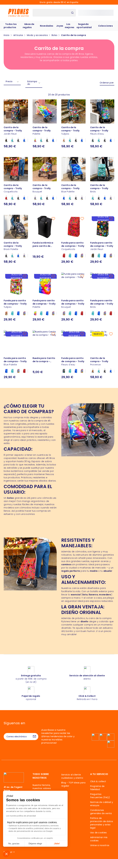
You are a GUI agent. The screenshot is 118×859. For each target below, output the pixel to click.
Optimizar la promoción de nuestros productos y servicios (34, 826)
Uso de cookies (98, 832)
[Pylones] (18, 12)
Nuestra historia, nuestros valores (42, 787)
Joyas (59, 25)
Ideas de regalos (28, 26)
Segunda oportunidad (84, 26)
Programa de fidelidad (97, 788)
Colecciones (105, 25)
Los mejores (69, 26)
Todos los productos (10, 26)
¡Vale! (57, 843)
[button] (6, 853)
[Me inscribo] (34, 736)
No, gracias (13, 843)
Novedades (46, 25)
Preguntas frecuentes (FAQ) (100, 796)
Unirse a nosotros (99, 845)
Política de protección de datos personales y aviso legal (101, 823)
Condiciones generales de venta (101, 812)
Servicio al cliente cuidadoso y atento (72, 776)
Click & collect (98, 781)
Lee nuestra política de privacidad (21, 816)
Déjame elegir (35, 843)
